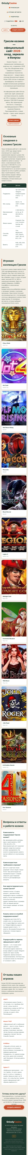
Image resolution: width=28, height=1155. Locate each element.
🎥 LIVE (21, 21)
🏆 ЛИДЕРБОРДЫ (14, 16)
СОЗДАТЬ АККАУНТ (18, 30)
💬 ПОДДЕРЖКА (10, 21)
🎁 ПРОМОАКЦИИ (14, 7)
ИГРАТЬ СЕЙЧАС (14, 120)
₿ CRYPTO (14, 25)
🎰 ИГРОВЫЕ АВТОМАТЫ (14, 12)
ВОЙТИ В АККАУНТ (14, 123)
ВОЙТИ (6, 30)
